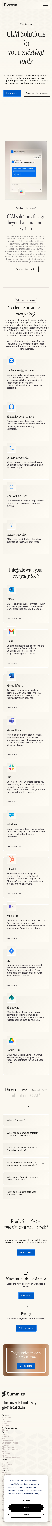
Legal (4, 1434)
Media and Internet (10, 1449)
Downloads (7, 1464)
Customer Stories (9, 1428)
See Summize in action (26, 269)
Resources (6, 1462)
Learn (4, 1460)
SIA (3, 1419)
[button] (26, 1120)
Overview (6, 1417)
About (4, 1473)
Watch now (26, 1296)
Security (5, 1426)
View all (26, 1106)
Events (5, 1468)
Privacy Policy (8, 1522)
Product (5, 1415)
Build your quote (26, 1328)
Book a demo (12, 93)
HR (3, 1439)
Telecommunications (11, 1458)
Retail (4, 1451)
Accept (26, 1507)
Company (6, 1470)
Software (6, 1453)
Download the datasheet (37, 93)
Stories (5, 1430)
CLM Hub (6, 1466)
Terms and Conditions (25, 1522)
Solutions (6, 1432)
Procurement (7, 1441)
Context (5, 1424)
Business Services (10, 1443)
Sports (5, 1455)
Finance (5, 1436)
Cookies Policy (43, 1522)
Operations (7, 1421)
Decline (26, 1514)
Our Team (6, 1475)
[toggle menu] (45, 5)
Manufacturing (8, 1447)
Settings (26, 1500)
